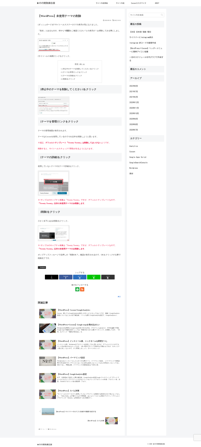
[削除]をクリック (68, 79)
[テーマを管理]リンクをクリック (74, 72)
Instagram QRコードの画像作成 (142, 43)
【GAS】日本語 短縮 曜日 (140, 32)
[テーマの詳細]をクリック (72, 76)
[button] (108, 277)
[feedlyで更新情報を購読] (77, 289)
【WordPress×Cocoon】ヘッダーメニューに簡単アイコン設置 (145, 50)
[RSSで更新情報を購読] (82, 289)
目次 (77, 64)
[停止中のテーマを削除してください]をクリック (80, 69)
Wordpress (42, 267)
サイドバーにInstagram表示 (141, 37)
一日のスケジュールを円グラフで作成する (146, 58)
